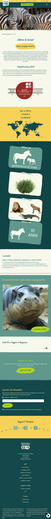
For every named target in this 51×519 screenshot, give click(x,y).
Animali (7, 34)
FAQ (25, 491)
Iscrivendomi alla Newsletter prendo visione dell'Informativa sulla (22, 409)
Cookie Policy (25, 499)
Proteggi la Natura (25, 470)
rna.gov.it (28, 516)
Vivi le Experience (25, 475)
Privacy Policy (25, 502)
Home (3, 34)
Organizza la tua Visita (25, 472)
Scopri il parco (25, 467)
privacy (39, 409)
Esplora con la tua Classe (25, 478)
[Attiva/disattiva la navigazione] (47, 4)
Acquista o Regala (25, 480)
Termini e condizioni (25, 488)
